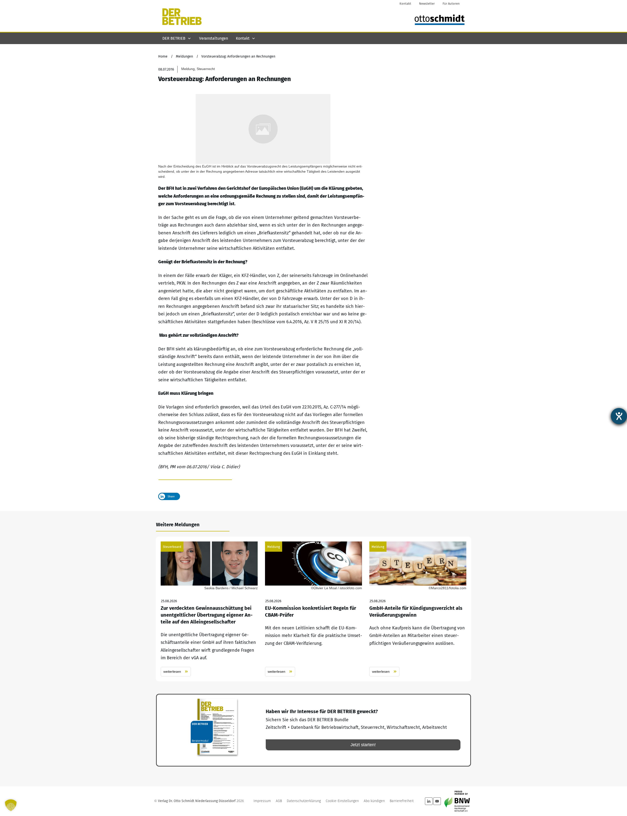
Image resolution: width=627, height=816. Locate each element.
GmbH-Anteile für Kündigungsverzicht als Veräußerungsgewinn (417, 608)
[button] (11, 805)
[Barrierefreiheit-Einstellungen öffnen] (619, 416)
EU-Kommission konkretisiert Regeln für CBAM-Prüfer (313, 608)
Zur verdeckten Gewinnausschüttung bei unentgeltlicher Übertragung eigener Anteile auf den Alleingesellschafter (209, 608)
